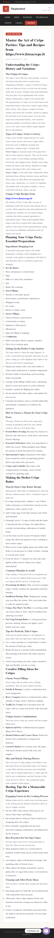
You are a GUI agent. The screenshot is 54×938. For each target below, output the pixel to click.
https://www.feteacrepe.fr (19, 198)
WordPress (27, 934)
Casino (19, 23)
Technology (42, 17)
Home (7, 17)
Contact (31, 23)
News (16, 17)
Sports (8, 23)
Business (27, 17)
